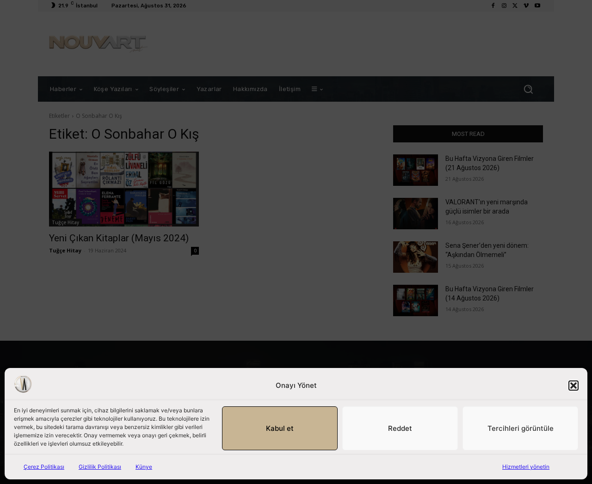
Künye (144, 466)
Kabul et (280, 428)
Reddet (400, 428)
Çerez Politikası (44, 466)
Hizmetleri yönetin (525, 466)
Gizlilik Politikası (100, 466)
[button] (573, 385)
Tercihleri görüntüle (520, 428)
